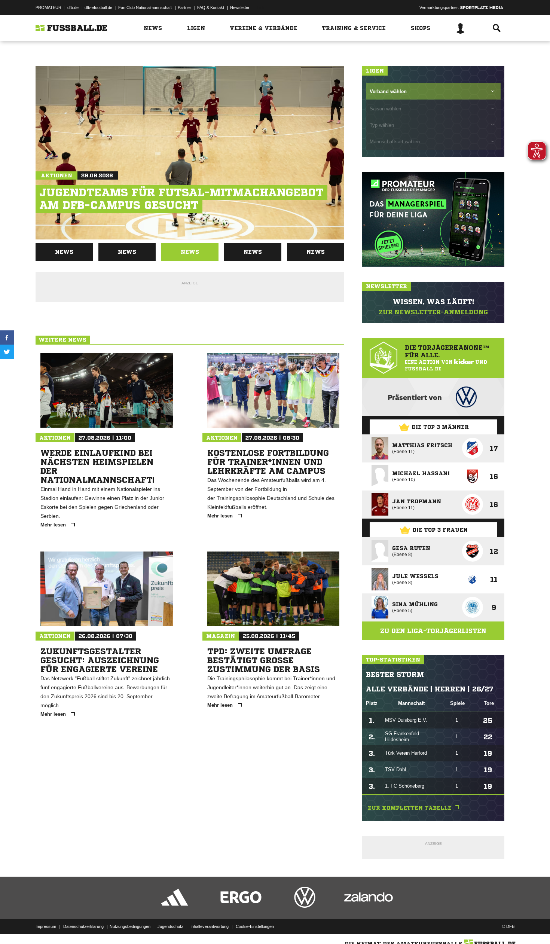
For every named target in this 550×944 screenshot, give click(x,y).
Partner (184, 7)
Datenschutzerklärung (83, 926)
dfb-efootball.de (98, 7)
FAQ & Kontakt (210, 7)
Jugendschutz (170, 926)
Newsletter (240, 7)
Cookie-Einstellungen (255, 926)
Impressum (46, 926)
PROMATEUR (48, 7)
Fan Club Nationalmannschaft (145, 7)
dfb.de (73, 7)
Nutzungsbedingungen (130, 926)
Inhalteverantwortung (209, 926)
